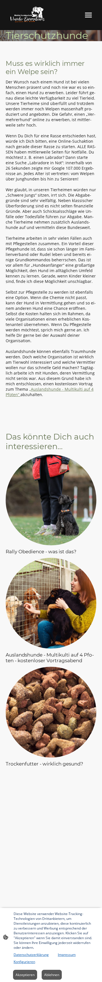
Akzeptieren (25, 974)
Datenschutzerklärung (31, 954)
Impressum (67, 954)
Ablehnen (51, 974)
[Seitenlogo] (27, 15)
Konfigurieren (24, 961)
